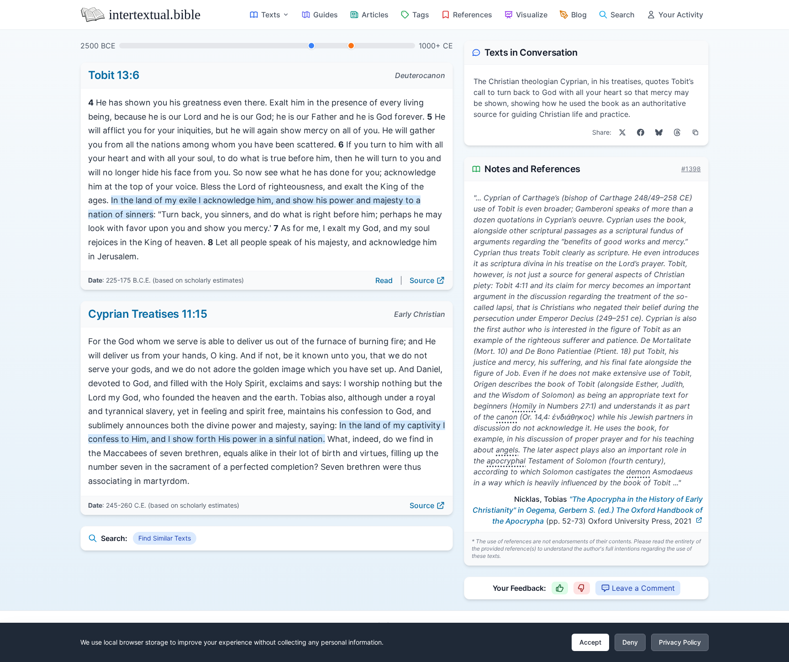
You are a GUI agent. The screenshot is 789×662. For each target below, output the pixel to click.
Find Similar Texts (164, 538)
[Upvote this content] (560, 588)
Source (422, 280)
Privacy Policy (680, 642)
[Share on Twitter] (622, 132)
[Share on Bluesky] (659, 132)
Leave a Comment (643, 588)
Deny (630, 642)
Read (384, 280)
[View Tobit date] (311, 45)
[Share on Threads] (677, 132)
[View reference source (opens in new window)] (699, 520)
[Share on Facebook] (640, 132)
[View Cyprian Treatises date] (351, 45)
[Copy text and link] (695, 132)
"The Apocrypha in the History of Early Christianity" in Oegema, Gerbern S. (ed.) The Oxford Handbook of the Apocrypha (588, 509)
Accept (590, 642)
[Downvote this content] (581, 588)
